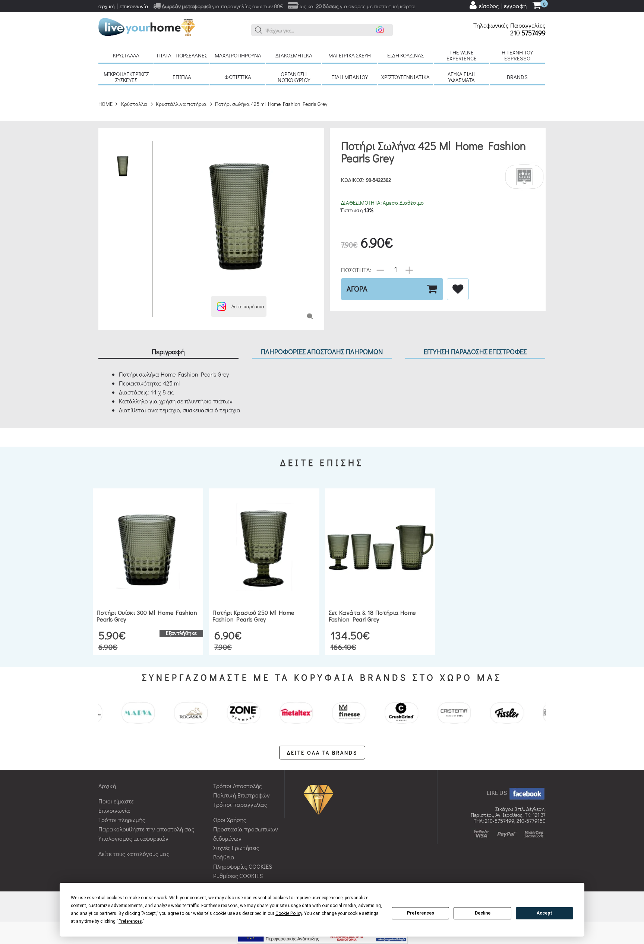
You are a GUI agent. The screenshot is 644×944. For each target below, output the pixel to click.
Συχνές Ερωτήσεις (236, 848)
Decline (482, 913)
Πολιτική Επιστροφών (241, 795)
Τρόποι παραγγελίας (240, 804)
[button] (258, 30)
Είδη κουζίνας (405, 55)
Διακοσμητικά (293, 55)
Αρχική (107, 786)
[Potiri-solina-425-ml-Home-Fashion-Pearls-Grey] (310, 315)
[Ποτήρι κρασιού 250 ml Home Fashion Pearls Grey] (264, 547)
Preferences (420, 913)
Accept (544, 913)
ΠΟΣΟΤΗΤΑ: (356, 269)
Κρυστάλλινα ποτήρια (181, 103)
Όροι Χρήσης (229, 820)
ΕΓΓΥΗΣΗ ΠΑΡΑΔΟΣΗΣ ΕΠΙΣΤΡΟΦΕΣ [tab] (475, 351)
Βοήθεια (223, 857)
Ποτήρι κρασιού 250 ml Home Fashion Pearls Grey (253, 615)
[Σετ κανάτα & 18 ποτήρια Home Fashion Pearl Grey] (380, 547)
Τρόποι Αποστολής (237, 786)
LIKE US (497, 792)
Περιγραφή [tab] (168, 351)
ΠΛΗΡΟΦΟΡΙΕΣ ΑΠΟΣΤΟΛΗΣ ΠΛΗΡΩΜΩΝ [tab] (322, 351)
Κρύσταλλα (126, 55)
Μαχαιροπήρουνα (238, 55)
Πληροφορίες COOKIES (242, 866)
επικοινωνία (134, 6)
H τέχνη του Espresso (517, 55)
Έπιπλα (182, 77)
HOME (105, 103)
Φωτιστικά (237, 77)
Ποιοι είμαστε (116, 801)
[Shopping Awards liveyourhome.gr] (320, 798)
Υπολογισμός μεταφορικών (133, 838)
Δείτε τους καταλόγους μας (133, 854)
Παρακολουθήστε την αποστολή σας (146, 829)
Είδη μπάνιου (349, 77)
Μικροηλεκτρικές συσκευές (126, 77)
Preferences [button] (130, 921)
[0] (536, 6)
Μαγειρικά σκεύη (349, 55)
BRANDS (517, 77)
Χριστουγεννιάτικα (405, 77)
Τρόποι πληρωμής (121, 820)
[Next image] (164, 287)
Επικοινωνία (114, 810)
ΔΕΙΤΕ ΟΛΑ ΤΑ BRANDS (322, 752)
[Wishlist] (458, 289)
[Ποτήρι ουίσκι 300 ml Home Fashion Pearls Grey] (148, 547)
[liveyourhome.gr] (146, 26)
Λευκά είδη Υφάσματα (462, 77)
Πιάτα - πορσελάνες (182, 55)
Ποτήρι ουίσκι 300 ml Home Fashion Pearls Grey (147, 615)
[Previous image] (164, 145)
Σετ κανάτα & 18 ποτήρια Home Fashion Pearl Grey (372, 615)
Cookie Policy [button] (288, 913)
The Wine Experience (461, 55)
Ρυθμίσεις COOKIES (238, 876)
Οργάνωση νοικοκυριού (294, 77)
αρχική (106, 6)
